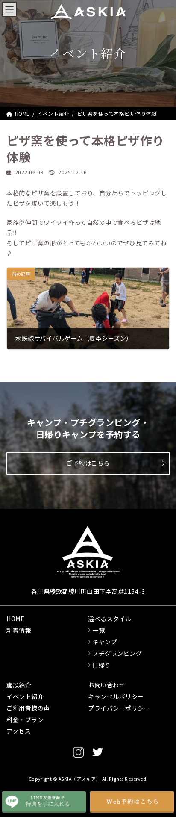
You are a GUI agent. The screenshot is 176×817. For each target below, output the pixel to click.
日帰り (101, 665)
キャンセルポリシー (116, 696)
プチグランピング (117, 653)
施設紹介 (18, 685)
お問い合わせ (106, 685)
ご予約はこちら (88, 463)
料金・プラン (25, 719)
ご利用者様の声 (28, 708)
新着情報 (18, 630)
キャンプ (104, 641)
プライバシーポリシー (119, 708)
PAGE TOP (155, 770)
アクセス (18, 731)
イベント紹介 (25, 696)
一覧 (98, 630)
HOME (15, 618)
